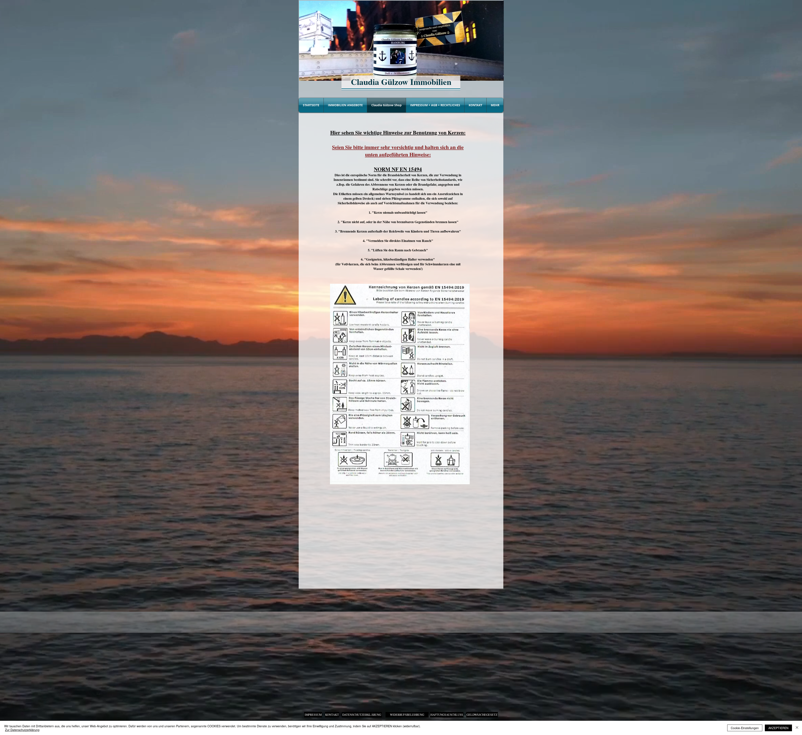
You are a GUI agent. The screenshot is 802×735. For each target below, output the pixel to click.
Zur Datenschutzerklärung (22, 730)
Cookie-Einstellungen (745, 728)
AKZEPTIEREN (778, 728)
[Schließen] (796, 728)
